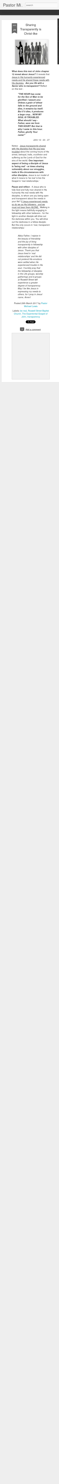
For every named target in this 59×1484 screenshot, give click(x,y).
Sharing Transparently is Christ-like (30, 29)
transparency (33, 316)
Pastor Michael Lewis (36, 305)
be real (23, 310)
